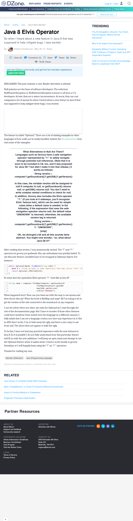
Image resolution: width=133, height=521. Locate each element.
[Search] (129, 3)
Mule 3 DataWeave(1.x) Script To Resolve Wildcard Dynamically (33, 386)
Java (23, 24)
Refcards (35, 3)
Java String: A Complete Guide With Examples (25, 381)
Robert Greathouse (23, 48)
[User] (121, 4)
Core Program (9, 444)
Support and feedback (12, 429)
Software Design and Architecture (59, 9)
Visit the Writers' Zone (12, 447)
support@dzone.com (46, 447)
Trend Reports (52, 3)
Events (68, 3)
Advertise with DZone (46, 426)
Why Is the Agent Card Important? (107, 43)
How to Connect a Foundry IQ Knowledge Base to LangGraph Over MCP (111, 62)
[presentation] (51, 270)
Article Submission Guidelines (16, 439)
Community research (12, 432)
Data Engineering (37, 9)
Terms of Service (10, 455)
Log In (108, 3)
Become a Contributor (12, 442)
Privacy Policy (9, 457)
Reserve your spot (106, 14)
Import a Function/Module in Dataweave (22, 392)
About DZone (9, 426)
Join (116, 3)
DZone (7, 24)
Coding (77, 9)
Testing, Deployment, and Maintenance (97, 9)
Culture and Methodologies (18, 9)
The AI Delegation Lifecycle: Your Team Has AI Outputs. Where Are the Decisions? (110, 34)
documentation (69, 139)
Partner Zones (119, 9)
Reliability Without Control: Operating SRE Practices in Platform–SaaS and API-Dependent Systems (111, 52)
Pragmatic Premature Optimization (20, 398)
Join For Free (16, 73)
